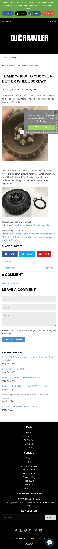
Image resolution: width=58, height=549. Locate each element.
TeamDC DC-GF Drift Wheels (15, 368)
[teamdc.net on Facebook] (20, 530)
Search (29, 458)
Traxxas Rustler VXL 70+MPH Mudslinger (21, 377)
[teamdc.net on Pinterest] (25, 530)
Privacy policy (29, 477)
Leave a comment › (11, 282)
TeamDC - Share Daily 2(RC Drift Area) (19, 406)
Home (4, 57)
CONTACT (29, 447)
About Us (29, 484)
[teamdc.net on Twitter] (16, 530)
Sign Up (50, 517)
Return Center (29, 473)
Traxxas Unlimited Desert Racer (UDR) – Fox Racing (25, 386)
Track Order (29, 444)
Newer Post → (49, 267)
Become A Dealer (29, 465)
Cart (54, 21)
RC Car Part (29, 440)
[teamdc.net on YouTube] (40, 530)
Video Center (29, 469)
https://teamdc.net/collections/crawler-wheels (27, 225)
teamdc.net (21, 538)
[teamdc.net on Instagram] (36, 530)
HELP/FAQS (29, 481)
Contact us (29, 488)
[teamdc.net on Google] (31, 530)
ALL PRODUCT (29, 436)
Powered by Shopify (37, 538)
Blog (14, 57)
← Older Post (8, 267)
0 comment (7, 261)
